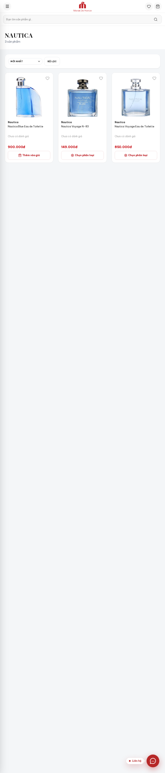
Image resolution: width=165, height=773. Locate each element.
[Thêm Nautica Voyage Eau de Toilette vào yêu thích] (154, 78)
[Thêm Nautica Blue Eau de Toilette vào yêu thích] (47, 78)
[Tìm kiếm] (155, 19)
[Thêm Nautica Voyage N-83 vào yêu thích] (101, 78)
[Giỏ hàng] (158, 6)
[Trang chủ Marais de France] (82, 6)
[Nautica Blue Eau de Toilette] (29, 97)
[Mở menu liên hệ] (152, 760)
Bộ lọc (52, 61)
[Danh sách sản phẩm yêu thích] (149, 6)
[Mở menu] (7, 6)
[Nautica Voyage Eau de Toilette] (136, 97)
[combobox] (25, 61)
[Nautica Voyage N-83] (82, 97)
